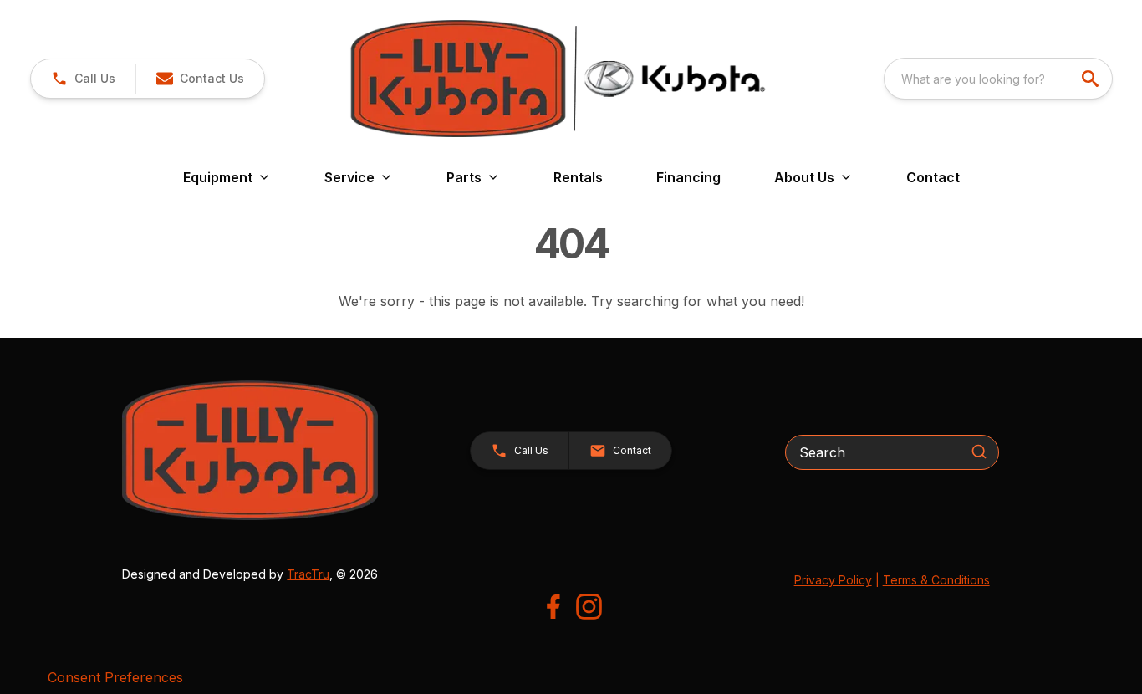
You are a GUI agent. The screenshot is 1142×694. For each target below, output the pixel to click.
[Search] (979, 451)
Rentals (578, 177)
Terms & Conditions (936, 580)
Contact (933, 177)
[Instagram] (589, 607)
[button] (83, 79)
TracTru (308, 574)
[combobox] (998, 79)
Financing (688, 177)
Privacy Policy (833, 580)
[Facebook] (553, 607)
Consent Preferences (115, 677)
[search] (1092, 78)
